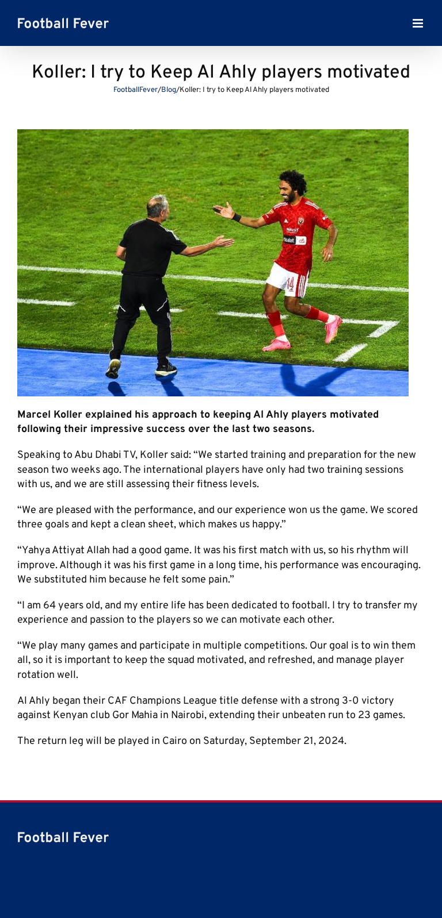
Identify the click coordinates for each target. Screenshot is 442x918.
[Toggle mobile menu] (419, 23)
